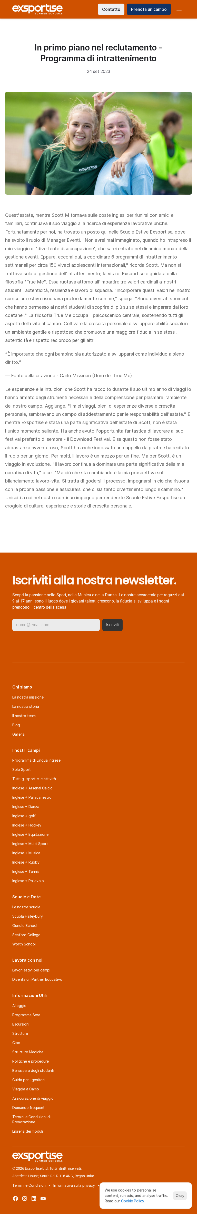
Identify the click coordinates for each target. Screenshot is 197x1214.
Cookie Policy (132, 1201)
